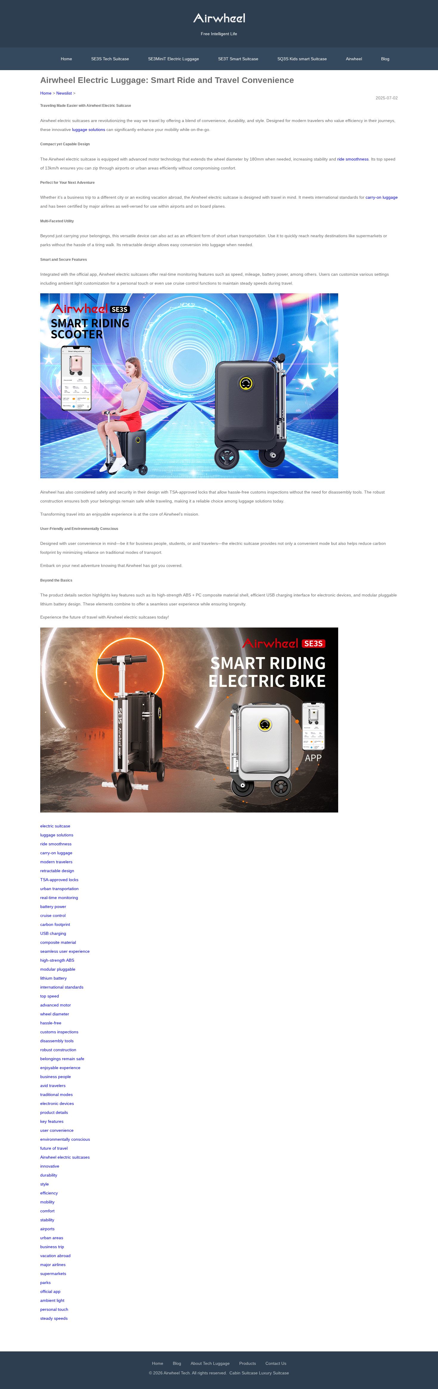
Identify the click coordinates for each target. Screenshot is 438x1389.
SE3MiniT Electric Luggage (173, 58)
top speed (49, 996)
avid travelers (53, 1085)
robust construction (58, 1049)
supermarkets (53, 1273)
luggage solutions (88, 129)
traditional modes (56, 1094)
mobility (47, 1202)
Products (247, 1363)
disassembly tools (57, 1040)
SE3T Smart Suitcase (238, 58)
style (44, 1184)
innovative (49, 1166)
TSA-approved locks (59, 879)
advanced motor (55, 1005)
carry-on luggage (382, 197)
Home (66, 58)
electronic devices (57, 1103)
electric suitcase (55, 826)
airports (47, 1228)
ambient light (52, 1300)
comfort (47, 1210)
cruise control (53, 915)
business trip (52, 1246)
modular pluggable (57, 969)
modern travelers (56, 861)
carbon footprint (55, 924)
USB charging (53, 933)
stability (47, 1219)
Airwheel (354, 58)
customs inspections (59, 1031)
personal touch (54, 1309)
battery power (53, 906)
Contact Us (275, 1363)
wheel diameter (54, 1014)
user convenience (57, 1130)
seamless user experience (65, 951)
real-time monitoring (59, 897)
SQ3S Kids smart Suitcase (302, 58)
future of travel (54, 1148)
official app (50, 1291)
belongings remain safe (62, 1058)
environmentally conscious (65, 1139)
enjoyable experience (60, 1067)
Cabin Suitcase (243, 1372)
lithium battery (53, 978)
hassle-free (50, 1022)
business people (55, 1076)
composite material (58, 942)
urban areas (51, 1237)
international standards (61, 987)
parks (45, 1282)
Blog (385, 58)
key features (51, 1121)
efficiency (49, 1193)
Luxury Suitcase (274, 1372)
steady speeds (54, 1318)
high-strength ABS (57, 960)
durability (48, 1175)
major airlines (53, 1264)
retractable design (57, 870)
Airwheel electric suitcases (65, 1157)
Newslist (64, 93)
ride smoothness (353, 159)
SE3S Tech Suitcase (110, 58)
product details (54, 1112)
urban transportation (59, 888)
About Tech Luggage (210, 1363)
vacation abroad (55, 1255)
